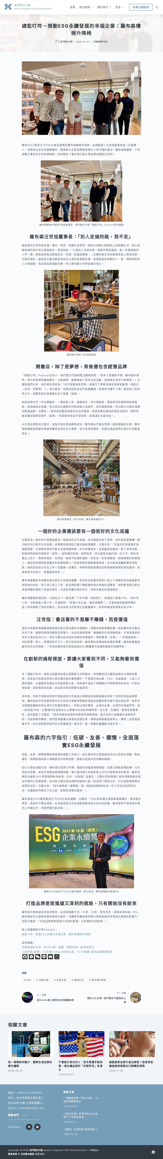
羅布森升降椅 (97, 980)
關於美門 (102, 7)
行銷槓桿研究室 (100, 41)
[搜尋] (157, 7)
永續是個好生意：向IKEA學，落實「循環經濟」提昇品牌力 (58, 947)
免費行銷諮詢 (141, 7)
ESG (27, 980)
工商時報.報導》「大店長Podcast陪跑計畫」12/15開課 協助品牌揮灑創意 (67, 951)
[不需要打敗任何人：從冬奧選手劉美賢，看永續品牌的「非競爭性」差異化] (81, 1044)
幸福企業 (60, 980)
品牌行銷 (42, 980)
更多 (118, 7)
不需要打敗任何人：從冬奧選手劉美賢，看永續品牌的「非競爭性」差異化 (81, 1065)
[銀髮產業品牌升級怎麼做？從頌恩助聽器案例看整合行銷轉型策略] (132, 1044)
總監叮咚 (78, 980)
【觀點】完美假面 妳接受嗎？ (80, 1129)
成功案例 (84, 7)
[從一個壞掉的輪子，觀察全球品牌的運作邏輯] (31, 1044)
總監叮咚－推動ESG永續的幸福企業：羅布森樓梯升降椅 (56, 934)
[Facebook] (153, 1152)
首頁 (72, 7)
